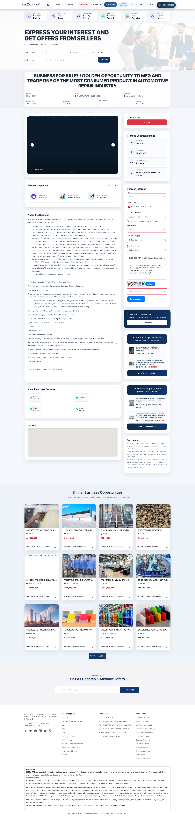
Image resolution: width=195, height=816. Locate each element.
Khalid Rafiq (140, 104)
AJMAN (142, 584)
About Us (65, 718)
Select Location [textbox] (97, 52)
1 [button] (70, 171)
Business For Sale (142, 718)
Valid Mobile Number (134, 213)
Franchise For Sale (143, 744)
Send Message (136, 299)
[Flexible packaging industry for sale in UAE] (41, 566)
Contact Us (66, 725)
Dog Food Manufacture (150, 530)
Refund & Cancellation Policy (72, 744)
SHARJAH (31, 633)
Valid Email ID (131, 225)
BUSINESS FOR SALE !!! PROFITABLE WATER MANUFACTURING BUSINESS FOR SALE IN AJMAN (153, 580)
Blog (63, 729)
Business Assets (142, 747)
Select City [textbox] (74, 52)
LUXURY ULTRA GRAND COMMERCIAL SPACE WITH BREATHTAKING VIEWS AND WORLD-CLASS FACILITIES (150, 362)
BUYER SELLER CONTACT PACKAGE (112, 732)
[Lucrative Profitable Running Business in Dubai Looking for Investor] (79, 516)
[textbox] (147, 207)
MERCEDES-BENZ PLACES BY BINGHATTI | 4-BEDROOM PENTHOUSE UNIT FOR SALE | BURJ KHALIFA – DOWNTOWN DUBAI (150, 415)
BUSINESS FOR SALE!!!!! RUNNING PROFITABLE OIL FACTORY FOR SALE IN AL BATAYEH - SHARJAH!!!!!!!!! (41, 630)
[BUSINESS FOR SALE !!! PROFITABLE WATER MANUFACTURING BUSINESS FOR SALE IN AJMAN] (153, 566)
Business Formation (143, 740)
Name (129, 192)
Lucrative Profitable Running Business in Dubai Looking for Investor (79, 530)
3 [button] (74, 171)
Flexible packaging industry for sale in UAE (41, 580)
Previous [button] (32, 145)
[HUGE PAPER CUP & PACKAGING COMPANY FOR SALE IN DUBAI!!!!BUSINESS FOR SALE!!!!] (79, 615)
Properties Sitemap (143, 758)
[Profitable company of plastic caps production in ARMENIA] (116, 566)
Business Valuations (143, 751)
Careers (64, 755)
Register (138, 5)
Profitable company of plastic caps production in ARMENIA (116, 580)
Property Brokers (142, 721)
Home (58, 5)
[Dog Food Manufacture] (153, 516)
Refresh (150, 284)
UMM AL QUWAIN (34, 584)
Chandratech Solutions (118, 813)
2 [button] (72, 171)
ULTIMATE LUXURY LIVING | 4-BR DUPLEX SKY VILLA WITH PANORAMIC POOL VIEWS (150, 400)
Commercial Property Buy (145, 729)
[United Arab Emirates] (49, 4)
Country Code (131, 202)
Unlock (147, 122)
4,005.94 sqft (148, 420)
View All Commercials (146, 373)
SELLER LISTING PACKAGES (109, 718)
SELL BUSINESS (168, 5)
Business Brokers (142, 736)
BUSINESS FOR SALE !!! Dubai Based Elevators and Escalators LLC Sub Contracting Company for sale (116, 530)
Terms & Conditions (69, 736)
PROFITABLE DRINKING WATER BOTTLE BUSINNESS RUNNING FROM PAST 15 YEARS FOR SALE (79, 580)
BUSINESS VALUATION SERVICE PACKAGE (114, 729)
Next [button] (113, 145)
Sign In (150, 5)
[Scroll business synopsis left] (109, 185)
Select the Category (133, 236)
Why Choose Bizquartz (70, 751)
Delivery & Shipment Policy (71, 747)
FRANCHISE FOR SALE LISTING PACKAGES (115, 725)
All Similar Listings (97, 656)
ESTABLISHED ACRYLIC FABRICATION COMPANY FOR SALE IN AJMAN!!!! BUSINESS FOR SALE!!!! (153, 630)
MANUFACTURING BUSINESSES (88, 96)
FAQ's (64, 732)
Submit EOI (97, 5)
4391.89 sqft (152, 405)
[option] (72, 145)
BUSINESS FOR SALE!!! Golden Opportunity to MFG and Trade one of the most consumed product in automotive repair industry (41, 530)
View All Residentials (146, 427)
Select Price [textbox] (29, 60)
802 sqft (141, 354)
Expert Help (84, 5)
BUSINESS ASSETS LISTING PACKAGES (113, 721)
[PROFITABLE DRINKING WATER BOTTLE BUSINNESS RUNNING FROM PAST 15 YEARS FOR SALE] (79, 566)
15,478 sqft (142, 367)
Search (105, 60)
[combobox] (34, 52)
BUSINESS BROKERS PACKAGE (110, 736)
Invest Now (146, 323)
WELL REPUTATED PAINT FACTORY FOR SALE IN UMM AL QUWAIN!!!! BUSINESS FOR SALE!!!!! (116, 630)
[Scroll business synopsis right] (115, 185)
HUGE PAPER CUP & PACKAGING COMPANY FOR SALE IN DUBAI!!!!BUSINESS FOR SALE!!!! (79, 630)
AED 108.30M (153, 367)
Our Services (68, 5)
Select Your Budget (133, 246)
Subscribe (129, 690)
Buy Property (110, 5)
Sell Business (141, 755)
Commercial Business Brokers (72, 721)
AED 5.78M (150, 354)
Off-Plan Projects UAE (144, 725)
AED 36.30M (159, 420)
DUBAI (30, 534)
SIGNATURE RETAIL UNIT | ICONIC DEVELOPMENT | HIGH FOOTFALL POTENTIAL (147, 349)
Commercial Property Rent (146, 732)
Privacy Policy (67, 740)
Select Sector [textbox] (30, 52)
